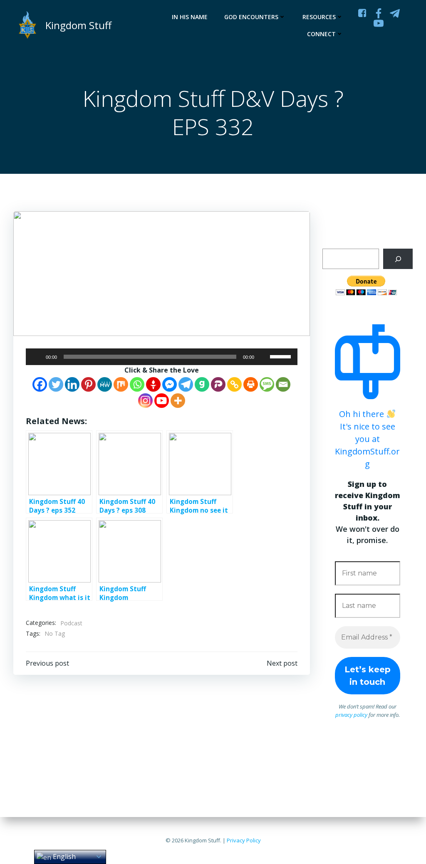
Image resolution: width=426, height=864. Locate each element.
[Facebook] (39, 384)
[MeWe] (104, 384)
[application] (161, 356)
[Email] (283, 384)
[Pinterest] (88, 384)
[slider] (281, 355)
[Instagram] (145, 400)
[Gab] (202, 384)
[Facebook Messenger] (169, 384)
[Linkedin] (72, 384)
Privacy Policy (244, 840)
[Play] (36, 357)
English (63, 856)
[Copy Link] (234, 384)
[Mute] (263, 357)
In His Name (190, 17)
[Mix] (121, 384)
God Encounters (251, 17)
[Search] (398, 259)
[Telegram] (185, 384)
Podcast (71, 623)
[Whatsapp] (137, 384)
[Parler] (218, 384)
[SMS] (267, 384)
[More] (178, 400)
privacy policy (351, 714)
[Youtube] (161, 400)
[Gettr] (153, 384)
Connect (321, 34)
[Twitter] (56, 384)
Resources (319, 17)
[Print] (250, 384)
